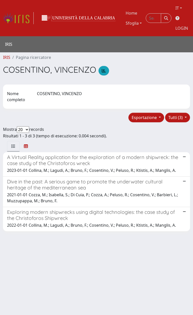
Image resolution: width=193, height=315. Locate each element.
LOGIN (181, 28)
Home (131, 13)
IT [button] (177, 8)
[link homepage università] (79, 18)
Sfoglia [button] (132, 23)
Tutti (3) (176, 117)
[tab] (13, 146)
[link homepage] (18, 18)
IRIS (6, 57)
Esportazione (145, 117)
